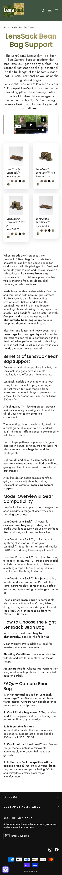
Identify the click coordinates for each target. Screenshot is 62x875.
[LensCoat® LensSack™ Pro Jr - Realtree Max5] (16, 234)
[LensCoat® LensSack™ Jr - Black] (49, 230)
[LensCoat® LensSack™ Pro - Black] (49, 181)
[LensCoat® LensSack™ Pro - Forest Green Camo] (38, 184)
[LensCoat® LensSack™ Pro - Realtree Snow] (38, 181)
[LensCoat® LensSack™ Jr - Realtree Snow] (38, 230)
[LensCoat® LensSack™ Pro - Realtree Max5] (45, 181)
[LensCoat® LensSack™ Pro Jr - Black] (20, 234)
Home (6, 27)
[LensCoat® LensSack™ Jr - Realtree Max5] (45, 230)
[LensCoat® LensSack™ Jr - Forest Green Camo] (38, 233)
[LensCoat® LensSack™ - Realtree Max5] (16, 181)
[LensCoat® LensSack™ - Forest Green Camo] (8, 184)
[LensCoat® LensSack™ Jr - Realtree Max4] (41, 230)
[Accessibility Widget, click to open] (5, 869)
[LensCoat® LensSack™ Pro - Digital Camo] (53, 181)
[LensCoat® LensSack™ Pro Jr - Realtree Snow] (8, 234)
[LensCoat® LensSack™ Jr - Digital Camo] (53, 230)
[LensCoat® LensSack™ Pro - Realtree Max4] (41, 181)
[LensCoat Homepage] (14, 10)
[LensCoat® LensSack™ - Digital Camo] (23, 181)
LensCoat (11, 797)
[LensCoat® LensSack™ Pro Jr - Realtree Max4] (12, 234)
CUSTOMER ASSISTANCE (21, 806)
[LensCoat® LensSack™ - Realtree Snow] (8, 181)
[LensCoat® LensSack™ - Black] (20, 181)
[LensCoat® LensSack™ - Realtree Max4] (12, 181)
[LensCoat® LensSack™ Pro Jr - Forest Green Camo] (8, 237)
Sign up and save (17, 818)
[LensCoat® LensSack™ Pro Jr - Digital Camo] (23, 234)
